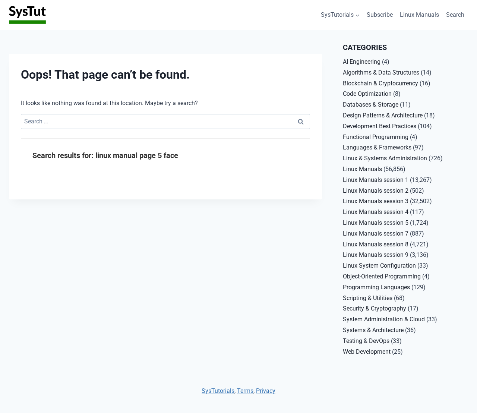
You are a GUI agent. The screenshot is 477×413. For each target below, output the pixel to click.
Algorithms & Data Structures (381, 72)
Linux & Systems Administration (385, 158)
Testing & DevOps (366, 340)
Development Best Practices (379, 126)
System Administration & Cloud (384, 319)
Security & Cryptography (374, 308)
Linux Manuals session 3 (375, 201)
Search (455, 14)
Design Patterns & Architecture (383, 115)
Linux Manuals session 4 (375, 211)
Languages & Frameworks (377, 147)
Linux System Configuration (379, 265)
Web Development (367, 351)
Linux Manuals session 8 (375, 244)
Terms (245, 390)
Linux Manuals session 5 (375, 222)
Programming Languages (376, 287)
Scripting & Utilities (367, 298)
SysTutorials (218, 390)
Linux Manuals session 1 (375, 179)
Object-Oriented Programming (382, 276)
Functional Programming (375, 137)
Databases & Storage (370, 104)
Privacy (265, 390)
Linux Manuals (419, 14)
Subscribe (380, 14)
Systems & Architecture (373, 330)
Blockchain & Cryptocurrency (380, 83)
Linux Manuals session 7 (375, 233)
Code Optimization (367, 93)
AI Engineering (361, 61)
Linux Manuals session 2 (375, 190)
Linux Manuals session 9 (375, 254)
